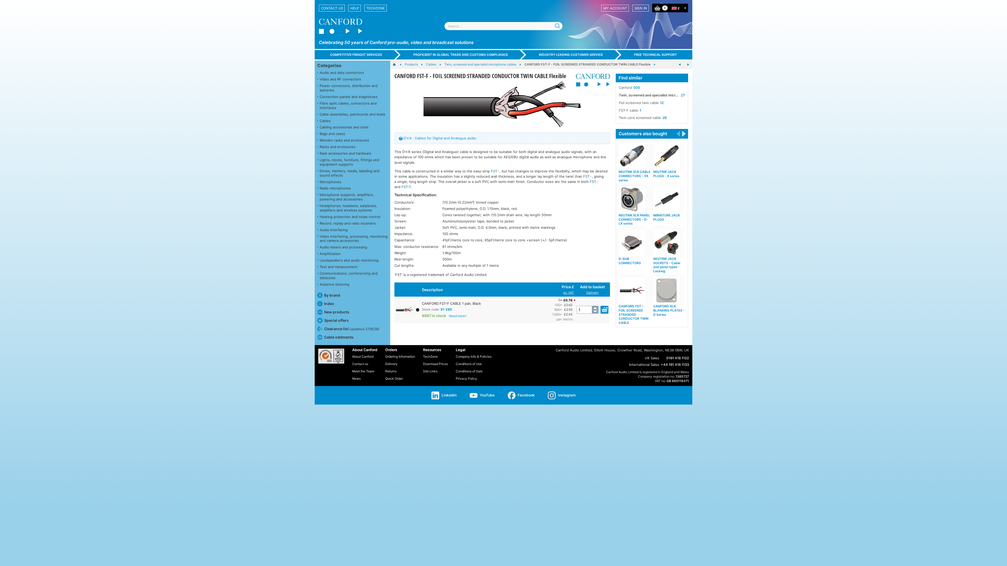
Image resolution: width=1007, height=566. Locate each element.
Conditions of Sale (469, 371)
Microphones (330, 182)
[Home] (397, 65)
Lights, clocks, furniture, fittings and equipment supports (349, 162)
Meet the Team (363, 371)
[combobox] (503, 26)
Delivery (592, 293)
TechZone (375, 8)
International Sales (644, 364)
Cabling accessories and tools (344, 127)
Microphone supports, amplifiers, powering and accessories (347, 197)
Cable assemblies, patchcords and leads (352, 114)
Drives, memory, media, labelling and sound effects (349, 173)
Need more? (458, 316)
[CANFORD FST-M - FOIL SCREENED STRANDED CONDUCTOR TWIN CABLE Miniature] (688, 65)
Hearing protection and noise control (350, 217)
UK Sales (652, 358)
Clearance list (351, 328)
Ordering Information (400, 356)
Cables (325, 121)
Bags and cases (332, 134)
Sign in (640, 8)
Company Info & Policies (473, 356)
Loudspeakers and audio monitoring (349, 260)
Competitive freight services (356, 55)
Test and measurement (338, 267)
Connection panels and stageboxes (349, 97)
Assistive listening (334, 284)
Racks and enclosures (337, 147)
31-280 (446, 309)
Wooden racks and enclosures (344, 140)
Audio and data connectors (342, 72)
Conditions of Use (469, 364)
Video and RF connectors (340, 79)
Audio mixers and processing (343, 247)
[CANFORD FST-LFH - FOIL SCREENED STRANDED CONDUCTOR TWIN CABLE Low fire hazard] (680, 65)
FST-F (406, 187)
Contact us (332, 8)
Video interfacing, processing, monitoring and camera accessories (354, 238)
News (356, 378)
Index (329, 303)
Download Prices (435, 364)
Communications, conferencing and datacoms (349, 275)
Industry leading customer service (571, 55)
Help (354, 8)
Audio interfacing (334, 230)
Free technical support (655, 55)
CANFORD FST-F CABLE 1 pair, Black (451, 303)
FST (494, 171)
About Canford (362, 356)
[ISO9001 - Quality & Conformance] (331, 356)
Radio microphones (335, 188)
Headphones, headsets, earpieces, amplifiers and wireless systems (348, 208)
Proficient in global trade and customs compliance (460, 55)
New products (336, 312)
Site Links (430, 371)
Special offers (336, 320)
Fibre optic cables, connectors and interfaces (348, 105)
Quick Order (394, 378)
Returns (391, 371)
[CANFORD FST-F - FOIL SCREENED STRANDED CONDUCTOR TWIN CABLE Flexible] (502, 104)
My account (615, 8)
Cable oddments (338, 337)
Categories (329, 65)
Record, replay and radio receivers (348, 223)
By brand (332, 295)
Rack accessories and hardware (345, 153)
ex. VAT (568, 293)
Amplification (330, 254)
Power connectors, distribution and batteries (349, 88)
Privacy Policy (466, 378)
